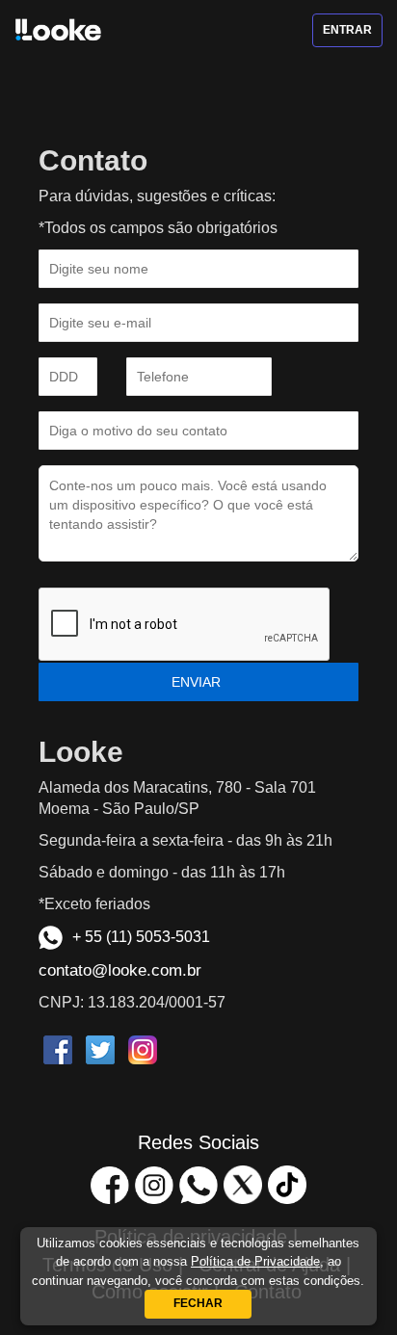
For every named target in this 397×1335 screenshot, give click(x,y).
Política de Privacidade (255, 1261)
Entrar (347, 30)
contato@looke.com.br (120, 970)
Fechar (198, 1303)
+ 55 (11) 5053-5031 (141, 937)
